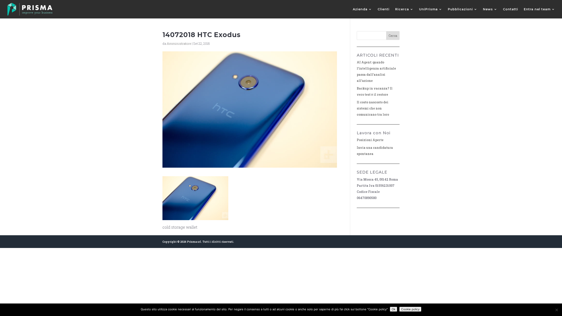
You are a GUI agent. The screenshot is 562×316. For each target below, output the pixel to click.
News (488, 9)
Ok (393, 309)
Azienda (360, 9)
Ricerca (402, 9)
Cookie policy (410, 309)
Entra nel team (537, 9)
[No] (556, 310)
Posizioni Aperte (370, 140)
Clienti (383, 9)
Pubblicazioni (460, 9)
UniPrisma (428, 9)
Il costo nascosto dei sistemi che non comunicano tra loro (373, 108)
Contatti (510, 9)
